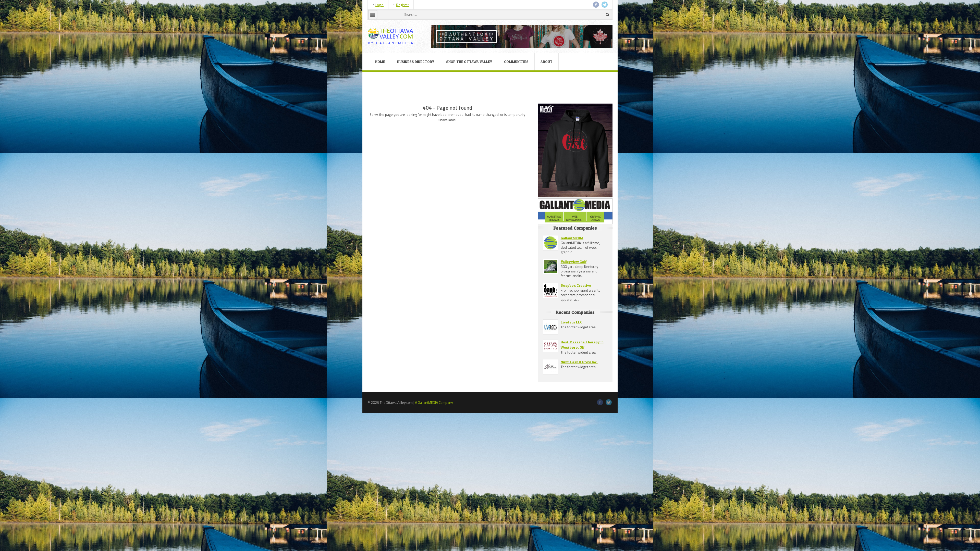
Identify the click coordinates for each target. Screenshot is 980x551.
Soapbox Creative (576, 285)
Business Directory (415, 61)
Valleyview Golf (573, 261)
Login (379, 4)
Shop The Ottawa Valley (469, 61)
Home (380, 61)
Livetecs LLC (571, 322)
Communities (516, 61)
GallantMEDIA (572, 238)
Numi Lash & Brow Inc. (579, 362)
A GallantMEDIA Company (434, 402)
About (547, 61)
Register (402, 4)
